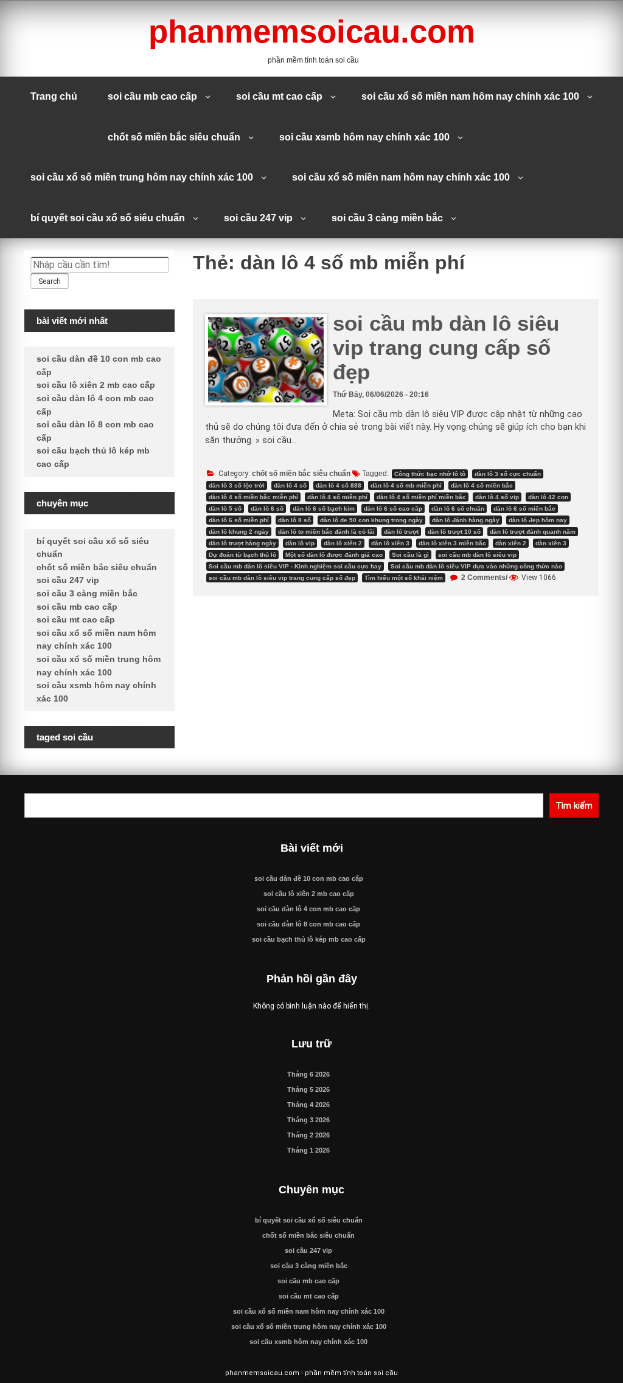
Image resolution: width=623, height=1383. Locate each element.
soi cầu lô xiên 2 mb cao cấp (96, 385)
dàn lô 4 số (290, 485)
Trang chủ (53, 96)
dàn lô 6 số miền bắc (524, 508)
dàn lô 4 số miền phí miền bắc (421, 497)
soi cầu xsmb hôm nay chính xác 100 (364, 137)
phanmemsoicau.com (311, 31)
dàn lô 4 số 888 (338, 485)
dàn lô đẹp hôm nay (538, 520)
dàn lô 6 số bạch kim (324, 508)
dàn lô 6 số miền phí (239, 520)
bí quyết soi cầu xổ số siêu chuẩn (107, 218)
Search (49, 281)
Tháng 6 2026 (308, 1074)
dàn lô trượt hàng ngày (242, 543)
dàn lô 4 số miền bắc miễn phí (253, 497)
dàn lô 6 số (267, 508)
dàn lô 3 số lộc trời (237, 485)
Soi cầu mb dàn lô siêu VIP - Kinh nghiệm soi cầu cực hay (295, 566)
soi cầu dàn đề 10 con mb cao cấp (308, 878)
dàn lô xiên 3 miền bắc (452, 543)
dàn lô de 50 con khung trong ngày (371, 520)
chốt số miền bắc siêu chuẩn (174, 137)
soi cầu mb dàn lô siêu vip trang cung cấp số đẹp (446, 347)
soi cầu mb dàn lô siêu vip (477, 554)
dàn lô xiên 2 (343, 543)
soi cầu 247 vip (258, 218)
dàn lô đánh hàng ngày (465, 520)
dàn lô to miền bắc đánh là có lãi (326, 531)
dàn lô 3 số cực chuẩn (508, 474)
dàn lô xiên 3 (390, 543)
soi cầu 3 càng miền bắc (387, 218)
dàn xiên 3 (550, 543)
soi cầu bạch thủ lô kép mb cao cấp (309, 939)
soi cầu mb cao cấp (152, 96)
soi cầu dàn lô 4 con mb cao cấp (308, 908)
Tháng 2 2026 (308, 1135)
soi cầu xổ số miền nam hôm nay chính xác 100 (470, 96)
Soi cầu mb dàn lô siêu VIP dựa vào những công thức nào (476, 566)
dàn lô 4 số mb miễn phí (406, 485)
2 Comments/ (483, 577)
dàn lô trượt (401, 531)
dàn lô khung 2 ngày (239, 531)
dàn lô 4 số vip (497, 497)
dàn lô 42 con (548, 497)
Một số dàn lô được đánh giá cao (334, 554)
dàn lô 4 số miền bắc (482, 485)
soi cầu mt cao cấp (279, 96)
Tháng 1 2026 (308, 1150)
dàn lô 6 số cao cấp (393, 508)
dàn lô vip (300, 543)
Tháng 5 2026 (308, 1089)
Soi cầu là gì (410, 554)
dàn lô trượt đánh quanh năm (533, 531)
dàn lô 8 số (294, 520)
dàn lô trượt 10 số (454, 531)
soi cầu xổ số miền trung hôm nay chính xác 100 (141, 177)
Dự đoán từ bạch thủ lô (242, 554)
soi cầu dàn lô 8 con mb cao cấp (308, 924)
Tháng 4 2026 (308, 1104)
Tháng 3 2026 (308, 1119)
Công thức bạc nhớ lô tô (429, 474)
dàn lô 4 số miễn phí (337, 497)
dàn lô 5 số (225, 508)
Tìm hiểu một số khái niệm (403, 577)
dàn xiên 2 (510, 543)
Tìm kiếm (574, 805)
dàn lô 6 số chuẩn (457, 508)
